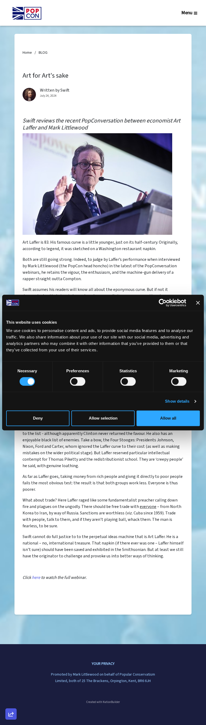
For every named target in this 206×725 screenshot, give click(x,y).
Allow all (168, 418)
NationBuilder (111, 702)
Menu (186, 12)
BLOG (43, 52)
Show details (177, 401)
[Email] (11, 655)
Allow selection (103, 418)
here (36, 577)
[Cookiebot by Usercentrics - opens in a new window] (162, 303)
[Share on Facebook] (11, 685)
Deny (38, 418)
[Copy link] (11, 639)
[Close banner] (198, 303)
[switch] (77, 381)
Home (27, 52)
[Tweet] (11, 670)
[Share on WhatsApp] (11, 701)
